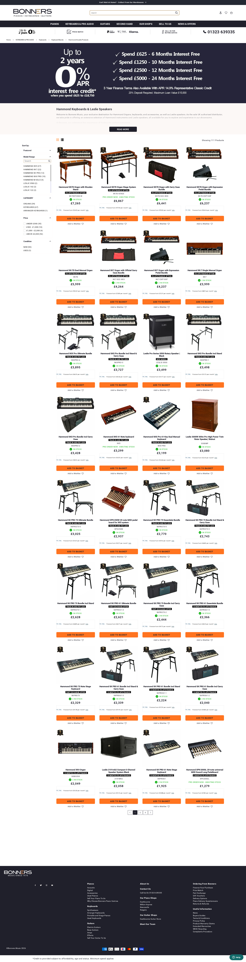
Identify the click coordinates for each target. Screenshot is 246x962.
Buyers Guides (199, 915)
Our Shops (145, 23)
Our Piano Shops (148, 898)
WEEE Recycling (200, 929)
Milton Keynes (146, 904)
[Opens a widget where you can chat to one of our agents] (236, 957)
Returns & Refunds (201, 903)
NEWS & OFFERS (187, 23)
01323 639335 (221, 31)
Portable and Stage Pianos (98, 915)
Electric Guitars (94, 927)
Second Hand (124, 23)
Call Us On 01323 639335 (151, 892)
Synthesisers (92, 910)
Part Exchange (199, 893)
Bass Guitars (92, 930)
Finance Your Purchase (203, 887)
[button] (231, 12)
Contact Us (145, 889)
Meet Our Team (147, 924)
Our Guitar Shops (148, 915)
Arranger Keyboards (96, 913)
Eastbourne (145, 902)
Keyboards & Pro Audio (79, 23)
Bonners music (14, 948)
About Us (144, 883)
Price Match (198, 890)
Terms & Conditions (201, 918)
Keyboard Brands (57, 40)
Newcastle (144, 907)
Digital (90, 890)
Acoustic (91, 887)
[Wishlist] (226, 12)
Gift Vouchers (199, 895)
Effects (90, 935)
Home (8, 40)
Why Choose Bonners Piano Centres (102, 901)
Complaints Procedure (202, 931)
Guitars (105, 23)
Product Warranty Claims (204, 923)
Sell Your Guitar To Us (96, 938)
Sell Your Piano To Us (96, 898)
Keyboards (42, 40)
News (195, 913)
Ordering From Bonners (204, 883)
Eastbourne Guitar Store (150, 919)
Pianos (54, 23)
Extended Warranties (202, 926)
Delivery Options (200, 898)
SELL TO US (165, 23)
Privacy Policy (199, 921)
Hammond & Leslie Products (78, 40)
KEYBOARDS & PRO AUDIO (25, 40)
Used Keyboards (94, 918)
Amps (89, 932)
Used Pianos (92, 895)
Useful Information (202, 909)
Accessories (92, 893)
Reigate (143, 910)
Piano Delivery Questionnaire (205, 901)
